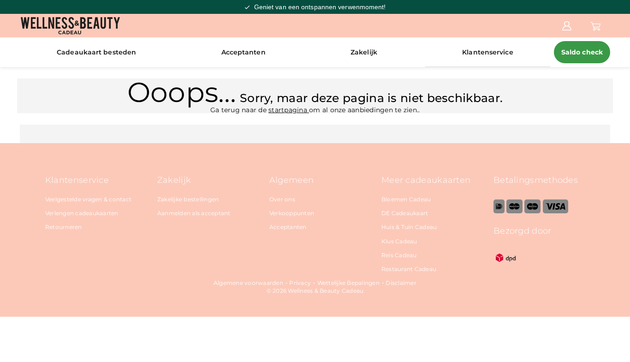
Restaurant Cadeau (408, 268)
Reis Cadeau (399, 255)
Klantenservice (487, 52)
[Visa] (555, 211)
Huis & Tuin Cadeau (409, 226)
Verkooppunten (291, 213)
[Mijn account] (566, 25)
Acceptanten (243, 52)
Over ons (282, 199)
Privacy (300, 282)
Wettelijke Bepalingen (348, 282)
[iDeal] (499, 211)
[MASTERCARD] (514, 211)
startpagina (288, 110)
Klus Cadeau (399, 241)
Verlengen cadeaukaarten (82, 213)
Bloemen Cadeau (406, 199)
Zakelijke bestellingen (188, 199)
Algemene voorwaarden (248, 282)
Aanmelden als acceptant (194, 213)
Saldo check (582, 52)
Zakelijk (364, 52)
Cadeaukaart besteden (96, 52)
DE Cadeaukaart (404, 213)
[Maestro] (532, 211)
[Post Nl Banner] (505, 268)
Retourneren (63, 226)
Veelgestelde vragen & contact (88, 199)
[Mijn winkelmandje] (595, 25)
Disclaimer (401, 282)
